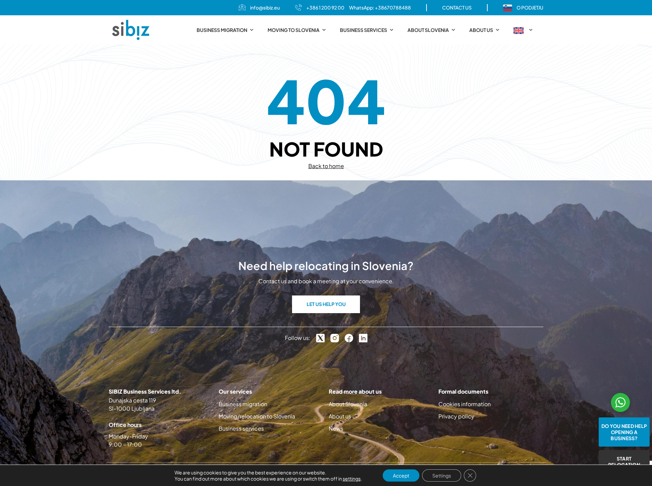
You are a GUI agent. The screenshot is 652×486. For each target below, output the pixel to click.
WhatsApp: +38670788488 (380, 7)
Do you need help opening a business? (624, 432)
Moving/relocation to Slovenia (257, 416)
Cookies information (464, 404)
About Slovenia (428, 30)
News (336, 428)
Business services (363, 30)
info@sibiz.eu (265, 7)
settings (352, 478)
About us (481, 30)
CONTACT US (457, 7)
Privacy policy (456, 416)
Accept (401, 475)
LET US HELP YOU (326, 304)
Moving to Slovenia (294, 30)
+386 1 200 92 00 (325, 7)
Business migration (222, 30)
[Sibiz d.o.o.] (130, 30)
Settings (441, 475)
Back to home (326, 165)
